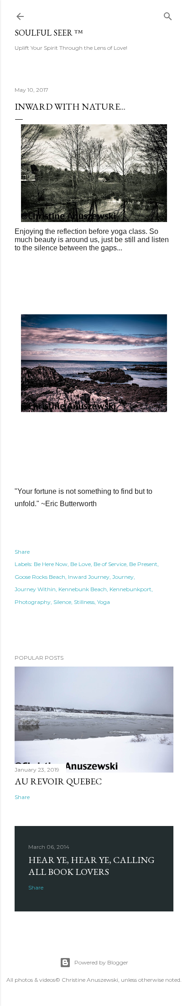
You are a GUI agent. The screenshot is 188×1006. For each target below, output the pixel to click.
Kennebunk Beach (82, 589)
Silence (62, 601)
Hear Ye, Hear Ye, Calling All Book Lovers (91, 866)
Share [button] (22, 551)
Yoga (103, 601)
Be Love (80, 564)
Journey (123, 576)
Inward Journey (89, 576)
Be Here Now (51, 564)
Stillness (84, 601)
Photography (33, 601)
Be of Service (110, 564)
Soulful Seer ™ (49, 32)
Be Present (143, 564)
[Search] (167, 14)
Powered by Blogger (101, 962)
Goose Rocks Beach (40, 576)
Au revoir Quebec (58, 781)
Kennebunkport (130, 589)
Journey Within (35, 589)
